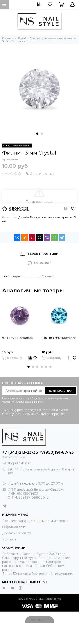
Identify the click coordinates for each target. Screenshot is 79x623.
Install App (39, 619)
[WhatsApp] (54, 237)
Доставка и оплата (17, 533)
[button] (37, 134)
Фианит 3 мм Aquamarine (58, 337)
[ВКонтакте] (17, 237)
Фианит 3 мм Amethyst (17, 337)
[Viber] (47, 237)
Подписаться (60, 391)
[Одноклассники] (24, 237)
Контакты (9, 539)
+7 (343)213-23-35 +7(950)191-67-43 (38, 452)
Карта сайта (53, 598)
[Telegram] (62, 237)
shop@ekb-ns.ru (20, 463)
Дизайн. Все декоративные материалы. (45, 217)
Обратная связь (14, 527)
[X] (39, 237)
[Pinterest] (32, 237)
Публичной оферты (29, 401)
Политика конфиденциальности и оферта (35, 521)
